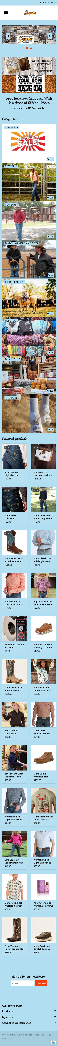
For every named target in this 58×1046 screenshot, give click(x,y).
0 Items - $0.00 (49, 2)
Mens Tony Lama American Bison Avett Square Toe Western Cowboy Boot (14, 560)
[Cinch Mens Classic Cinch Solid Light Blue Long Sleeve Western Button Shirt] (43, 542)
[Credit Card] (53, 1042)
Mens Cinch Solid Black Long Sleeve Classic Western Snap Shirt (43, 517)
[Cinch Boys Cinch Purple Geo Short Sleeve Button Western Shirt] (43, 585)
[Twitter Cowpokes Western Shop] (29, 992)
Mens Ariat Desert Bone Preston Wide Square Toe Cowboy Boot (14, 689)
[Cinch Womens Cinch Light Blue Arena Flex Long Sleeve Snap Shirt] (14, 801)
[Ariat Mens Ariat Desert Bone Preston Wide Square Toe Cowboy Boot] (14, 671)
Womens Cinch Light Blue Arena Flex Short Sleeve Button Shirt (43, 861)
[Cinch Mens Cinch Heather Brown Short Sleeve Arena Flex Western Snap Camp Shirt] (43, 714)
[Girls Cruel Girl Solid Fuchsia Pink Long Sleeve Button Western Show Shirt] (14, 844)
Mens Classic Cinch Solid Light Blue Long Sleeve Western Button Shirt (43, 560)
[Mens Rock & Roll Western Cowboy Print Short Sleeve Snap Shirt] (14, 887)
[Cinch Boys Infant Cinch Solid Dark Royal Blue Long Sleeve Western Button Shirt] (14, 758)
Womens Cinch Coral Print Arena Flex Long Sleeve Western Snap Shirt (14, 603)
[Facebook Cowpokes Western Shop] (23, 992)
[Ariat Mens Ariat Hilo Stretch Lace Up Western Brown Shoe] (43, 930)
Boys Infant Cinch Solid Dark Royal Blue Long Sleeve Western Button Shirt (14, 775)
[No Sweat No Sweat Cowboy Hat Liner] (14, 628)
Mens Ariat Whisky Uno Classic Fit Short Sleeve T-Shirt (43, 818)
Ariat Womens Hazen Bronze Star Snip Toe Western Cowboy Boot (14, 947)
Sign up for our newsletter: (29, 976)
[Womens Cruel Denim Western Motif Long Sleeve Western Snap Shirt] (43, 671)
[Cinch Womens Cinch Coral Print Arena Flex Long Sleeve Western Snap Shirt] (14, 585)
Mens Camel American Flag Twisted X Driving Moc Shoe (43, 775)
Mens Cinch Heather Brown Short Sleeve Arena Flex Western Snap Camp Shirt (42, 732)
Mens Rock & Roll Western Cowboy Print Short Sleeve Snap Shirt (14, 904)
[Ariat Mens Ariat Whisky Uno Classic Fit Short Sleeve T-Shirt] (43, 801)
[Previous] (8, 36)
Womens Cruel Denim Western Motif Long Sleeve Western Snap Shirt (43, 689)
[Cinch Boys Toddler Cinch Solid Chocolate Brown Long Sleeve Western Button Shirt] (14, 714)
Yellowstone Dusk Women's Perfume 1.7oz (43, 904)
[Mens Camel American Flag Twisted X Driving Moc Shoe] (43, 758)
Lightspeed (7, 1038)
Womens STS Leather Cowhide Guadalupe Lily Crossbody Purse (43, 474)
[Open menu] (6, 12)
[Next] (50, 36)
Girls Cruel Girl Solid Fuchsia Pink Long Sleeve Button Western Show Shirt (14, 861)
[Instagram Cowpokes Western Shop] (34, 992)
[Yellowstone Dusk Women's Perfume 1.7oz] (43, 887)
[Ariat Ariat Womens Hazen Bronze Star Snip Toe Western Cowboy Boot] (14, 930)
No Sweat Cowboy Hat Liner (14, 646)
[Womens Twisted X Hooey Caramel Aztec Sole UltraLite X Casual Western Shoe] (43, 628)
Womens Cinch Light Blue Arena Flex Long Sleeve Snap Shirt (13, 818)
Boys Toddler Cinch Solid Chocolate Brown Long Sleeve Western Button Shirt (14, 732)
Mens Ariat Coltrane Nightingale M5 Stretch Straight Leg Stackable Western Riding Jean (13, 517)
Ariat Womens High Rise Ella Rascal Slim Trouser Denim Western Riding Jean (13, 474)
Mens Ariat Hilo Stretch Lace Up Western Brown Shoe (42, 947)
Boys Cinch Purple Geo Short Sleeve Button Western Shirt (43, 603)
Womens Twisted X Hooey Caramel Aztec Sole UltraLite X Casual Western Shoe (43, 646)
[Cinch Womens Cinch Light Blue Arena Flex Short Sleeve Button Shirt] (43, 844)
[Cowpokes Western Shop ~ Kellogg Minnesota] (34, 12)
